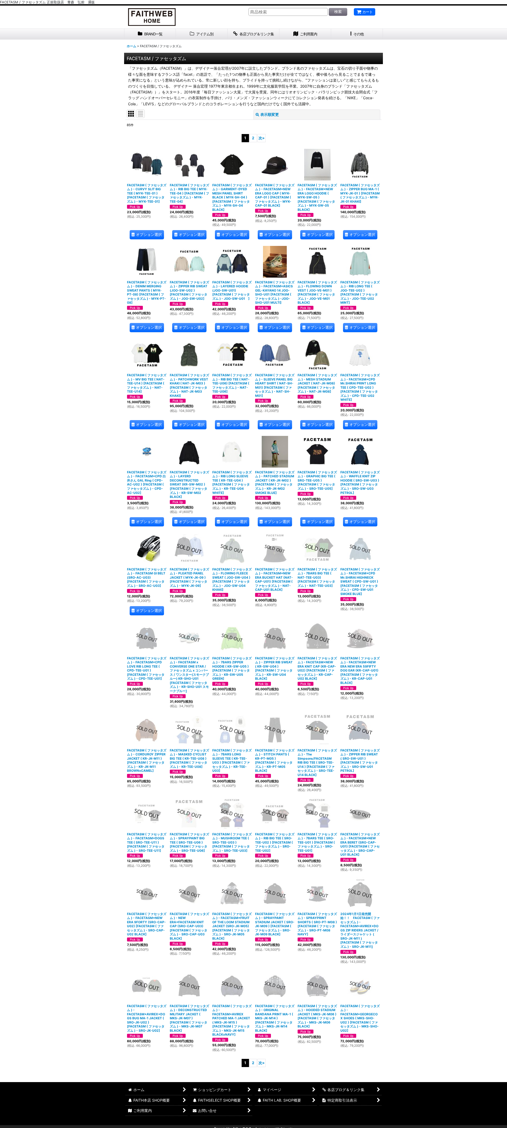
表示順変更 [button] (269, 114)
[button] (357, 34)
